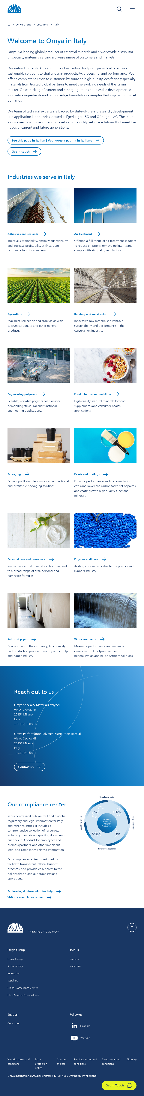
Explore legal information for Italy (30, 891)
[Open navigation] (132, 9)
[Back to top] (132, 927)
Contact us (26, 767)
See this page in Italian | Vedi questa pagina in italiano (52, 140)
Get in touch (21, 151)
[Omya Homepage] (9, 24)
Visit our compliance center (25, 897)
